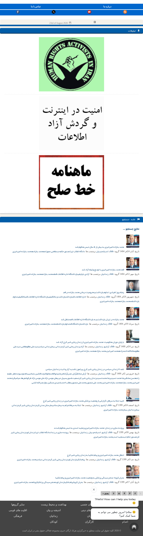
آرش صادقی (81, 373)
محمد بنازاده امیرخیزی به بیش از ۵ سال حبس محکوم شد (99, 247)
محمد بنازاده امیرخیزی (22, 251)
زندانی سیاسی (45, 346)
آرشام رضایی (62, 373)
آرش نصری (71, 373)
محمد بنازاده (37, 251)
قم (54, 274)
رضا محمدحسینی (103, 378)
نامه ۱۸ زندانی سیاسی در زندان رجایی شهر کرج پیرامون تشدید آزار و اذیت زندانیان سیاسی (85, 369)
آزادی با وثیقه (83, 274)
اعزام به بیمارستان (61, 405)
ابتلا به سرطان (75, 405)
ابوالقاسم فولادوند (49, 373)
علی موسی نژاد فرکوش (34, 378)
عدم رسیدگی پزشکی (46, 482)
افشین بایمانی (35, 373)
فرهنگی (18, 516)
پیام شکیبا (80, 459)
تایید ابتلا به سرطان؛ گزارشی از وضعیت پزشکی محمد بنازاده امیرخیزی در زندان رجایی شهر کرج (83, 401)
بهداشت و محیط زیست (53, 504)
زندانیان (104, 274)
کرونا (35, 482)
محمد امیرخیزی (112, 351)
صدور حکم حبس (62, 251)
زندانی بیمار (56, 346)
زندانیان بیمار (129, 409)
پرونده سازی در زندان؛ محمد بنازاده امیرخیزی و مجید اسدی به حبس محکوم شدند (89, 428)
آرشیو (106, 346)
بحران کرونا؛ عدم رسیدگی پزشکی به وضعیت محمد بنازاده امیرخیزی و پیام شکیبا (89, 477)
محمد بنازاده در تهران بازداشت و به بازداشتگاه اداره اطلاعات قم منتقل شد (92, 319)
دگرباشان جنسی (89, 504)
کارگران (89, 521)
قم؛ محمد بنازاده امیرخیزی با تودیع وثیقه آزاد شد (103, 269)
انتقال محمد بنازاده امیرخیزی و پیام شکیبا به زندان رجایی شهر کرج (95, 455)
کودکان (54, 521)
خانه (133, 219)
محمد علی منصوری (94, 382)
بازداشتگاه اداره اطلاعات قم (66, 274)
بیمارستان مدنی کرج (45, 405)
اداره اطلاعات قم (79, 296)
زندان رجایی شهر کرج (70, 346)
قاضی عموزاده (49, 251)
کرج (13, 378)
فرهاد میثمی (20, 378)
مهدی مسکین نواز (51, 382)
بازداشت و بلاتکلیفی (57, 296)
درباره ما (107, 6)
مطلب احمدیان (65, 382)
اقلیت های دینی (89, 510)
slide (111, 251)
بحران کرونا (78, 482)
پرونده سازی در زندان (59, 432)
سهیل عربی (62, 378)
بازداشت (69, 296)
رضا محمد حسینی (118, 378)
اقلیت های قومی (18, 510)
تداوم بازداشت (64, 324)
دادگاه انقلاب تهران (77, 251)
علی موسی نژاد (50, 378)
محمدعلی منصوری (78, 382)
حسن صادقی (130, 378)
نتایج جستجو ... (131, 228)
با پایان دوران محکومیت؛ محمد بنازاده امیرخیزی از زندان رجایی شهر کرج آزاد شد (90, 342)
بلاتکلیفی (22, 296)
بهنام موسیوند (22, 373)
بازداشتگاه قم (76, 324)
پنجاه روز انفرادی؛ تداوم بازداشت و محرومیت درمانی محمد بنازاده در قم (93, 292)
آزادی (82, 346)
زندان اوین (30, 432)
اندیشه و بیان (102, 251)
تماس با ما (36, 6)
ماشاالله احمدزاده (126, 351)
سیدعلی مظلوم (32, 346)
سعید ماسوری (72, 378)
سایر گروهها (18, 504)
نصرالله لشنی (38, 382)
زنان (89, 516)
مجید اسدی (118, 437)
